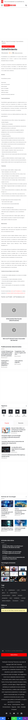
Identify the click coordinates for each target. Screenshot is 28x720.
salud (11, 598)
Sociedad (23, 707)
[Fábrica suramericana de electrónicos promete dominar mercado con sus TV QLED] (5, 579)
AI (5, 590)
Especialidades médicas (8, 46)
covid (18, 590)
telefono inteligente (6, 600)
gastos (3, 592)
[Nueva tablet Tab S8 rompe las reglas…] (23, 579)
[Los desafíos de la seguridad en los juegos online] (6, 449)
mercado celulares (6, 595)
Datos (22, 704)
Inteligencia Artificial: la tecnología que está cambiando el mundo (7, 512)
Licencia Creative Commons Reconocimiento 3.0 (16, 293)
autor (12, 291)
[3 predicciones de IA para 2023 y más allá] (7, 523)
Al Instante (14, 709)
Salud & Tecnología (10, 41)
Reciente (20, 423)
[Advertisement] (14, 23)
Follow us (4, 605)
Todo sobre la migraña (19, 361)
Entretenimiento (6, 707)
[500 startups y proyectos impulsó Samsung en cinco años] (14, 579)
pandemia (20, 595)
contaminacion (11, 590)
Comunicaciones (16, 704)
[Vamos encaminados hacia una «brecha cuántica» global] (21, 503)
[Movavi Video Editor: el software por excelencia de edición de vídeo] (6, 430)
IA (7, 592)
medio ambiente (13, 592)
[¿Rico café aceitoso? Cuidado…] (5, 568)
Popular (7, 423)
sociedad (23, 598)
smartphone (16, 598)
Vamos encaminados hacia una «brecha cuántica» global (20, 511)
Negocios (14, 707)
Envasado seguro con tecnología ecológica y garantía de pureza (11, 436)
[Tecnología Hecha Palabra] (10, 5)
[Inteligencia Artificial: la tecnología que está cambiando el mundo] (7, 503)
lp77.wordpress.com (18, 291)
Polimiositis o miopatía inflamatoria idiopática (5, 363)
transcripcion (15, 600)
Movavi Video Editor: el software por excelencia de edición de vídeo (18, 429)
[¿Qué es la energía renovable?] (21, 523)
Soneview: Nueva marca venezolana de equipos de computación (13, 442)
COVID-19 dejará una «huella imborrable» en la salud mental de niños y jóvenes (7, 354)
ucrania (22, 600)
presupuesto (4, 598)
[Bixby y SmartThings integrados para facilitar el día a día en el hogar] (14, 574)
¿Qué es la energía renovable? (20, 529)
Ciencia (9, 704)
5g (2, 590)
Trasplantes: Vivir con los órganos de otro (20, 353)
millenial (14, 595)
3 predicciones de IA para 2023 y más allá (7, 529)
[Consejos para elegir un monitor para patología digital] (5, 574)
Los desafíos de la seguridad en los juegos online (18, 449)
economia (24, 590)
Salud (18, 707)
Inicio (4, 41)
